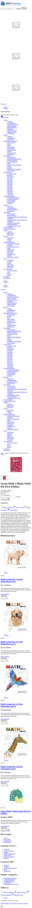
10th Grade (10, 191)
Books (6, 120)
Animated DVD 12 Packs (14, 226)
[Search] (24, 8)
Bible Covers (10, 233)
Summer (9, 255)
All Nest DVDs (11, 214)
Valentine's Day (11, 254)
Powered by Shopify (22, 903)
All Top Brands (11, 157)
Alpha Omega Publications (14, 165)
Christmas (9, 245)
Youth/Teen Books (12, 130)
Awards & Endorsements (10, 868)
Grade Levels (7, 172)
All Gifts (9, 261)
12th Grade (10, 194)
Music (5, 135)
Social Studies (11, 147)
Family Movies (11, 211)
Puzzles (9, 275)
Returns (6, 852)
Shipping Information (9, 853)
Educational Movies (12, 209)
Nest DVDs (7, 212)
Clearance (6, 276)
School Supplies (11, 200)
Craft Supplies (11, 202)
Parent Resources (11, 150)
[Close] (2, 906)
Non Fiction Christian (12, 124)
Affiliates (6, 866)
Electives (9, 151)
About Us (6, 865)
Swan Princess (11, 171)
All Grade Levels (11, 173)
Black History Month (12, 257)
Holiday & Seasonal (9, 242)
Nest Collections (11, 215)
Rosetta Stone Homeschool (14, 159)
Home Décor (10, 238)
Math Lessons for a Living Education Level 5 (12, 767)
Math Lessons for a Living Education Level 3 (12, 705)
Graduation (10, 252)
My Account (7, 839)
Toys (8, 272)
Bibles (6, 230)
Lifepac (9, 166)
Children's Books (11, 132)
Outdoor (9, 239)
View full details (5, 594)
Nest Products (7, 882)
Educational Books (12, 127)
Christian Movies (11, 208)
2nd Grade (10, 179)
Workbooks (10, 129)
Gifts (5, 258)
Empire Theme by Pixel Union (9, 903)
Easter (8, 248)
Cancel (18, 8)
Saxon (9, 163)
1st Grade (9, 178)
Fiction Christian (11, 126)
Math (8, 145)
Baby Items (10, 264)
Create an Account (9, 850)
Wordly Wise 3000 (12, 160)
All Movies (10, 206)
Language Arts (11, 148)
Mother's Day (10, 249)
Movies (6, 205)
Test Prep (9, 203)
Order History (7, 842)
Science (9, 144)
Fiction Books (11, 133)
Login (5, 281)
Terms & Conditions (9, 856)
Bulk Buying (7, 871)
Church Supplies (8, 227)
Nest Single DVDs (12, 224)
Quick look (3, 595)
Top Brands (7, 156)
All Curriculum (11, 142)
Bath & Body (10, 266)
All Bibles (9, 232)
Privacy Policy (7, 855)
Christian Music (11, 138)
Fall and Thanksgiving (13, 246)
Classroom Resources (12, 199)
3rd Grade (9, 181)
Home (5, 107)
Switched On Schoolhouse (14, 169)
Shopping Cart (7, 840)
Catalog (6, 108)
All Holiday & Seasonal (13, 243)
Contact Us (7, 849)
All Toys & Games (12, 270)
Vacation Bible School (10, 229)
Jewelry (9, 263)
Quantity (7, 495)
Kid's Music (10, 139)
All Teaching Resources (13, 197)
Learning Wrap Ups (12, 162)
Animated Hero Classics (13, 223)
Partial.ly (6, 858)
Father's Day (10, 251)
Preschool (9, 175)
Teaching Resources (9, 196)
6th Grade (9, 185)
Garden (9, 240)
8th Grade (9, 188)
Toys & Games (8, 269)
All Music (9, 136)
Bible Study (10, 235)
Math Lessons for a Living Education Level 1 (12, 580)
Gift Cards (10, 267)
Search (5, 897)
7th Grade (9, 187)
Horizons (9, 168)
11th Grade (10, 193)
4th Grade (9, 182)
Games (9, 273)
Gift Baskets (10, 260)
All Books (10, 121)
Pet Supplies (7, 278)
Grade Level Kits (11, 153)
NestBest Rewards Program (11, 884)
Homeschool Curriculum (10, 141)
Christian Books (11, 123)
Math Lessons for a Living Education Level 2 (12, 643)
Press (5, 869)
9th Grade (9, 190)
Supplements (10, 154)
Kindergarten (10, 176)
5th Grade (9, 184)
